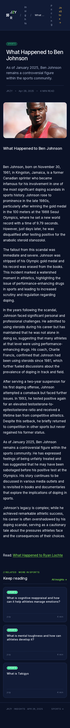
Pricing (51, 15)
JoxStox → (60, 15)
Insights (25, 15)
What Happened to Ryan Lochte (38, 555)
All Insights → (59, 579)
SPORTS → (57, 709)
